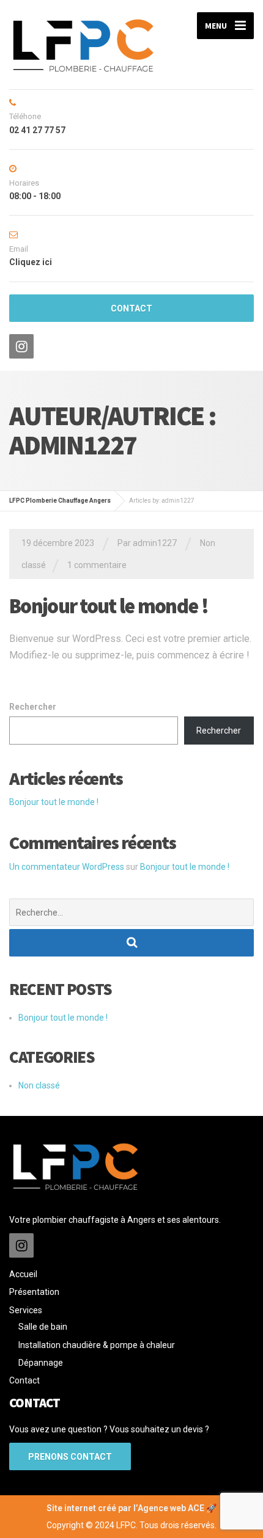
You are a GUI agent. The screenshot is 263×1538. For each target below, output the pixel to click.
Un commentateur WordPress (66, 867)
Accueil (23, 1274)
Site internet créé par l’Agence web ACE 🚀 (131, 1508)
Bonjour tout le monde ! (108, 606)
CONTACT (131, 308)
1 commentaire (97, 565)
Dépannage (40, 1363)
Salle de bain (42, 1327)
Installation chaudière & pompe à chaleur (96, 1345)
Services (25, 1310)
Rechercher (32, 707)
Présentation (34, 1292)
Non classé (39, 1085)
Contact (24, 1380)
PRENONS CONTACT (70, 1457)
